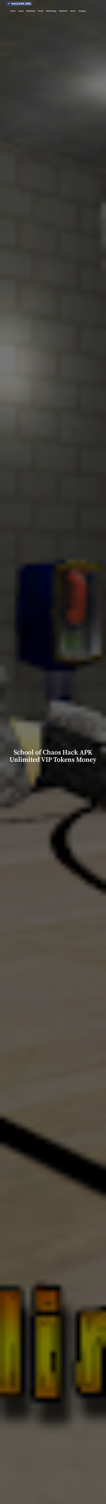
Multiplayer (30, 11)
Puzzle (40, 11)
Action (13, 11)
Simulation (63, 11)
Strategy (82, 11)
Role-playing (51, 11)
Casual (20, 11)
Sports (73, 11)
